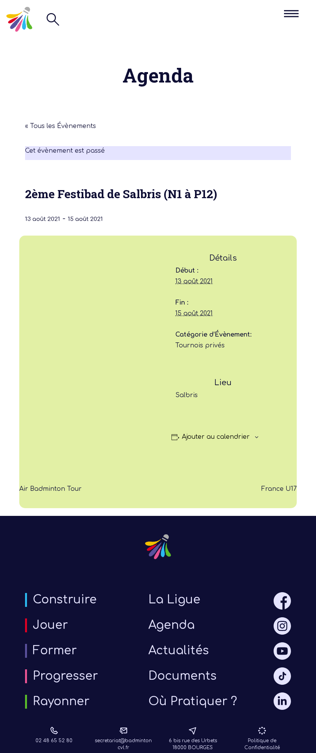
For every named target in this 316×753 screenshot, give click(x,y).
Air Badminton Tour (50, 488)
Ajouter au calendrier (216, 436)
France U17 (279, 488)
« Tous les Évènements (60, 126)
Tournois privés (200, 345)
